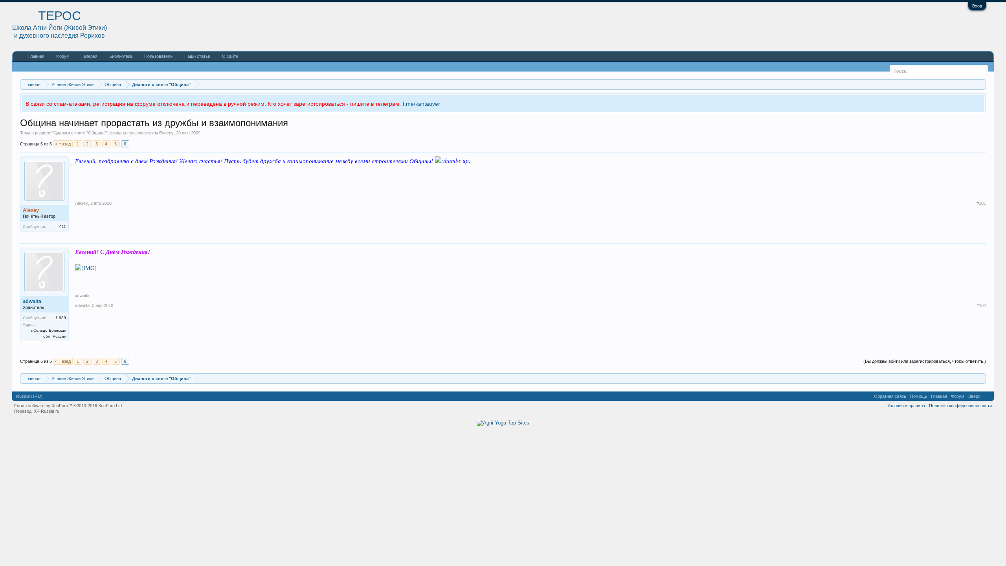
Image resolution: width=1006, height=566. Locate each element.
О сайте (230, 56)
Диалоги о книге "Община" (80, 132)
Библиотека (120, 56)
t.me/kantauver (421, 104)
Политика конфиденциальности (960, 405)
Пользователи (158, 56)
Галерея (89, 56)
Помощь (918, 396)
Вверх (974, 396)
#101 (981, 203)
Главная (36, 56)
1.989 (60, 318)
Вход (977, 6)
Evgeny (166, 132)
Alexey (81, 203)
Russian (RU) (29, 396)
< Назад (63, 144)
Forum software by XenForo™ (68, 405)
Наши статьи (197, 56)
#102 (981, 305)
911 (62, 226)
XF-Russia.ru (46, 411)
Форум (63, 56)
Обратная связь (890, 396)
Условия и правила (906, 405)
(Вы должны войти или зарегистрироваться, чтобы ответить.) (924, 361)
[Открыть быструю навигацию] (981, 84)
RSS (987, 396)
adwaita (32, 301)
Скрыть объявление (979, 103)
